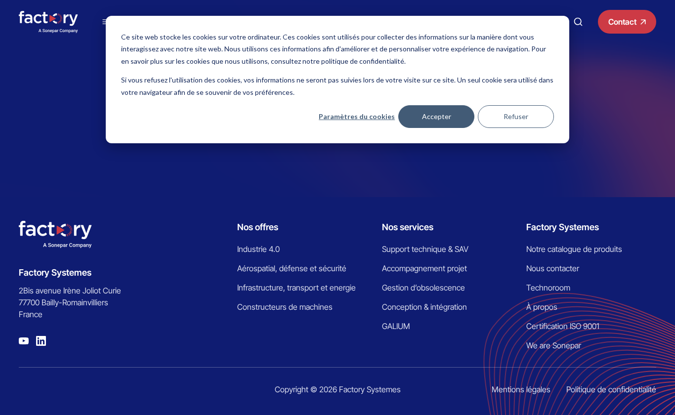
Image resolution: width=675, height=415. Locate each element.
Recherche (578, 22)
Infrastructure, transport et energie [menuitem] (296, 287)
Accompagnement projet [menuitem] (424, 268)
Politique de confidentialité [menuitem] (611, 389)
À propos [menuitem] (541, 307)
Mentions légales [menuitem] (521, 389)
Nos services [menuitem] (407, 227)
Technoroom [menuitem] (548, 287)
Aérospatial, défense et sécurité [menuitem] (291, 268)
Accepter (436, 116)
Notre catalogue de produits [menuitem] (574, 249)
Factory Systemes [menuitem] (562, 227)
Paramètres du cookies (357, 116)
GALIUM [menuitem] (396, 326)
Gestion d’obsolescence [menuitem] (423, 287)
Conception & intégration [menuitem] (424, 307)
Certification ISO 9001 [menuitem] (562, 326)
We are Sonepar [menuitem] (553, 345)
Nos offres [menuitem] (257, 227)
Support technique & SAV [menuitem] (425, 249)
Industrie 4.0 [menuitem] (258, 249)
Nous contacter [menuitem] (552, 268)
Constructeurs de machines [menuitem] (285, 307)
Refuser (516, 116)
